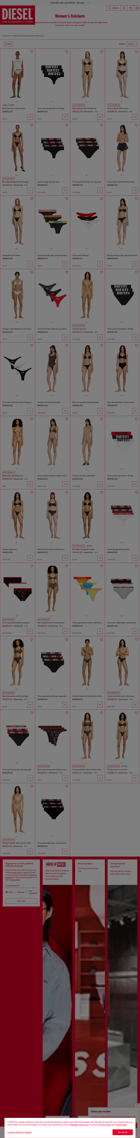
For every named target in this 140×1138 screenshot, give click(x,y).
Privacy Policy (105, 1125)
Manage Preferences (80, 1125)
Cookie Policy (121, 1125)
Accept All (122, 1132)
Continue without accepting (19, 1132)
